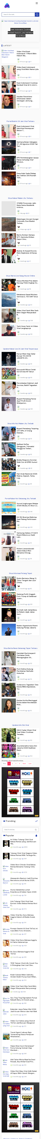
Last (30, 763)
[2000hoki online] (27, 801)
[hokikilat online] (27, 774)
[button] (4, 31)
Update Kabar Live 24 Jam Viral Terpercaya (20, 348)
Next (24, 763)
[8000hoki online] (13, 774)
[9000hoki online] (27, 792)
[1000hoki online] (13, 783)
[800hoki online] (13, 801)
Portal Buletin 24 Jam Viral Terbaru (20, 121)
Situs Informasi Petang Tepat (20, 573)
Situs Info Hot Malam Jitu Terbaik (21, 423)
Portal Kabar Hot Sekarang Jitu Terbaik (20, 498)
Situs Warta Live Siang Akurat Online (20, 275)
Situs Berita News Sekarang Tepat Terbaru (20, 648)
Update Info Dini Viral (20, 725)
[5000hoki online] (27, 783)
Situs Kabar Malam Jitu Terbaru (20, 198)
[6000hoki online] (27, 810)
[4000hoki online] (13, 810)
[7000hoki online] (13, 792)
